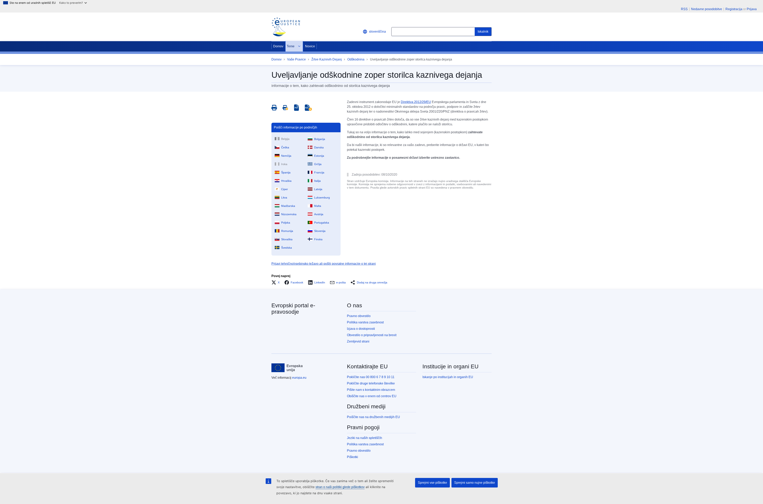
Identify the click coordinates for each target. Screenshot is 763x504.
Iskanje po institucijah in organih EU (447, 377)
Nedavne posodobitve (706, 9)
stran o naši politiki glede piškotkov (340, 487)
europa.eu (299, 377)
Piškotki (352, 457)
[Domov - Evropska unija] (287, 367)
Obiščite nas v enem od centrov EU (371, 396)
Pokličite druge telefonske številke (371, 383)
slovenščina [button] (377, 31)
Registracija (733, 9)
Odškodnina (355, 59)
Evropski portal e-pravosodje (293, 308)
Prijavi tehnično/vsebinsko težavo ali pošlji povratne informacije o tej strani (323, 263)
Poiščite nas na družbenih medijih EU (373, 417)
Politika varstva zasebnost (365, 322)
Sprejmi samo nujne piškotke (474, 482)
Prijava (752, 9)
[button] (276, 282)
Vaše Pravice (296, 59)
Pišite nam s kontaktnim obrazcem (371, 389)
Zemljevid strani (358, 341)
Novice (310, 46)
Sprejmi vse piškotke (432, 482)
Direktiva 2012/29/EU (416, 102)
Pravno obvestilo (359, 316)
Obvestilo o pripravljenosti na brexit (371, 335)
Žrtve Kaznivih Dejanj (326, 59)
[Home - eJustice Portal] (285, 26)
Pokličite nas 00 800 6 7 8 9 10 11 (370, 377)
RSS (684, 9)
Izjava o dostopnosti (361, 328)
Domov (278, 46)
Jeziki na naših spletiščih (364, 438)
